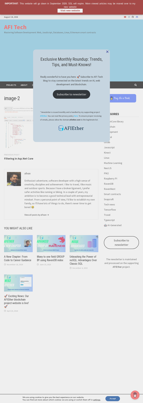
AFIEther (43, 116)
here (76, 116)
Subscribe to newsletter (71, 94)
